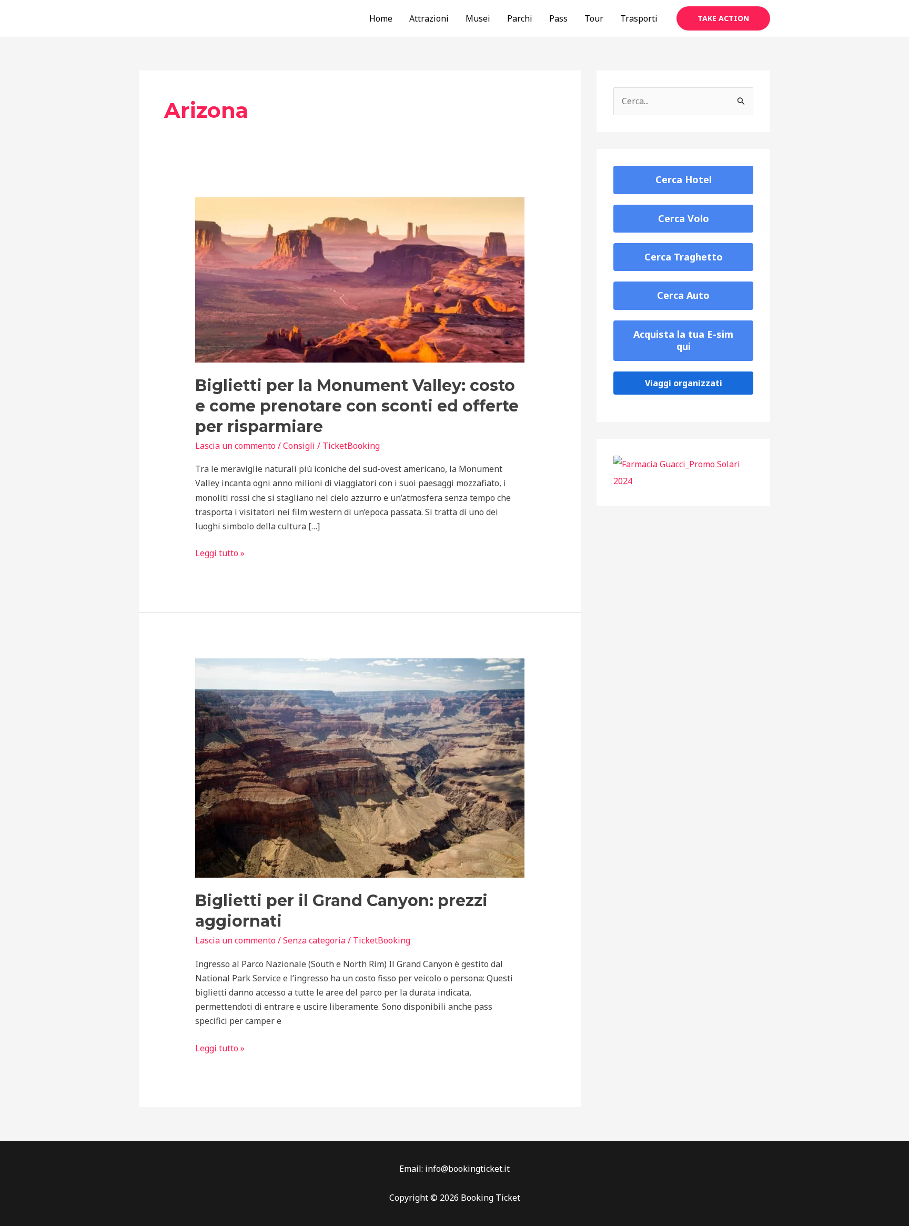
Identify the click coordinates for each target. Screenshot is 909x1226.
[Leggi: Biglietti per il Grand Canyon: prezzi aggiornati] (360, 766)
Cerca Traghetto (683, 256)
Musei (478, 18)
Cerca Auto (683, 295)
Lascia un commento (235, 445)
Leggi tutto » (220, 553)
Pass (558, 18)
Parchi (519, 18)
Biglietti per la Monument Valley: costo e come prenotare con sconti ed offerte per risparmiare (357, 406)
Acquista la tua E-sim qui (683, 340)
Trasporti (639, 18)
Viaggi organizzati (683, 383)
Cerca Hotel (683, 179)
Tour (593, 18)
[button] (723, 18)
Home (380, 18)
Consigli (299, 445)
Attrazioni (429, 18)
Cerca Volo (683, 218)
